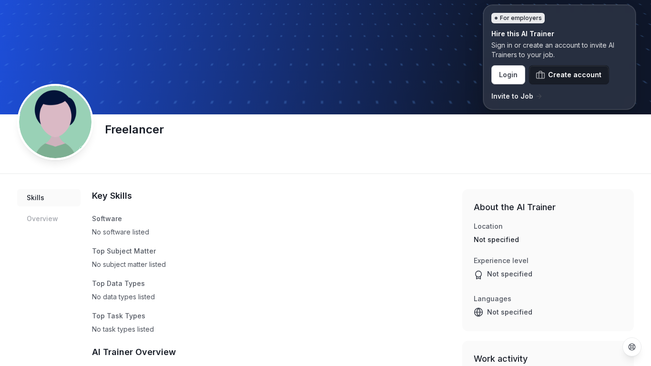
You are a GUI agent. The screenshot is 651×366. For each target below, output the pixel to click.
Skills (35, 197)
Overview (42, 218)
